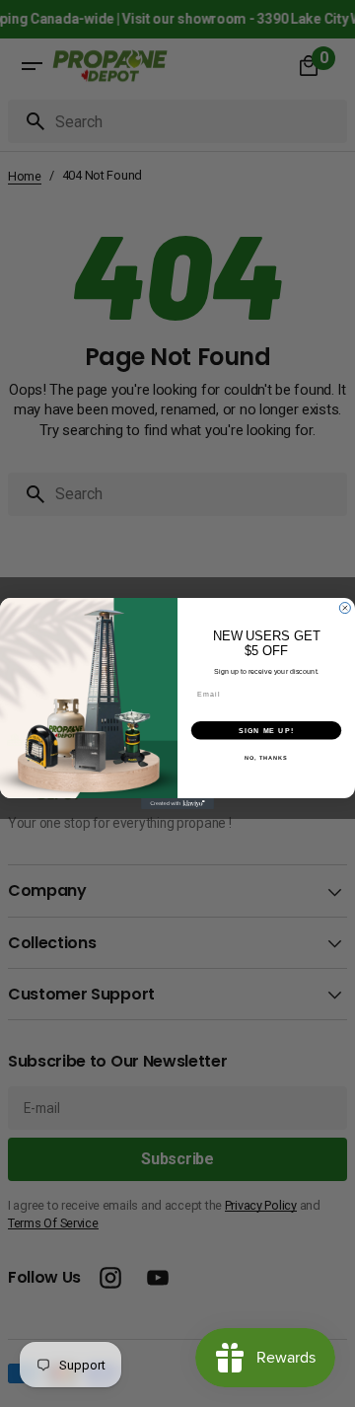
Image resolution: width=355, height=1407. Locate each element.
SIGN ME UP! (266, 730)
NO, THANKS (266, 758)
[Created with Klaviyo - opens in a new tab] (177, 803)
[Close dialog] (344, 608)
